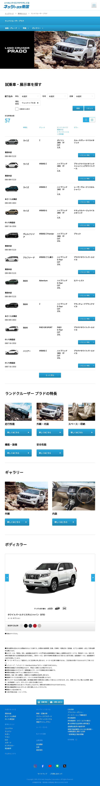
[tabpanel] (50, 50)
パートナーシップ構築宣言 (77, 715)
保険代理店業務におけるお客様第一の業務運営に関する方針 (80, 730)
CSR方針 (71, 709)
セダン (7, 734)
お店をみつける (10, 709)
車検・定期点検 (41, 713)
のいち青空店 (9, 719)
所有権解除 (72, 718)
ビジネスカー (9, 745)
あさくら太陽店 (10, 716)
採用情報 (71, 739)
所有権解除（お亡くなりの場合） (79, 720)
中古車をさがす (10, 753)
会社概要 (39, 744)
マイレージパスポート (44, 716)
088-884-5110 (10, 156)
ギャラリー (36, 28)
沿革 (37, 747)
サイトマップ (42, 774)
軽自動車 (8, 748)
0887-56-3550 (10, 226)
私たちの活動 (41, 734)
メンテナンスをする (43, 709)
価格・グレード (11, 28)
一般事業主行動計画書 (76, 734)
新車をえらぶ (9, 724)
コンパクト (9, 728)
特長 (24, 28)
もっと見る (50, 375)
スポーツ (8, 742)
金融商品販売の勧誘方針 (76, 726)
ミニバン (8, 731)
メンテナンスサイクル (44, 719)
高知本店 (8, 713)
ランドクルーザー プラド (14, 21)
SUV (6, 740)
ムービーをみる (41, 727)
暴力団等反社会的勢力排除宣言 (79, 723)
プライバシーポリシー (76, 712)
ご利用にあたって (56, 774)
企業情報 (39, 740)
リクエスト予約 (84, 155)
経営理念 (39, 750)
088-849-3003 (10, 203)
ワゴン (7, 737)
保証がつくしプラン (43, 722)
